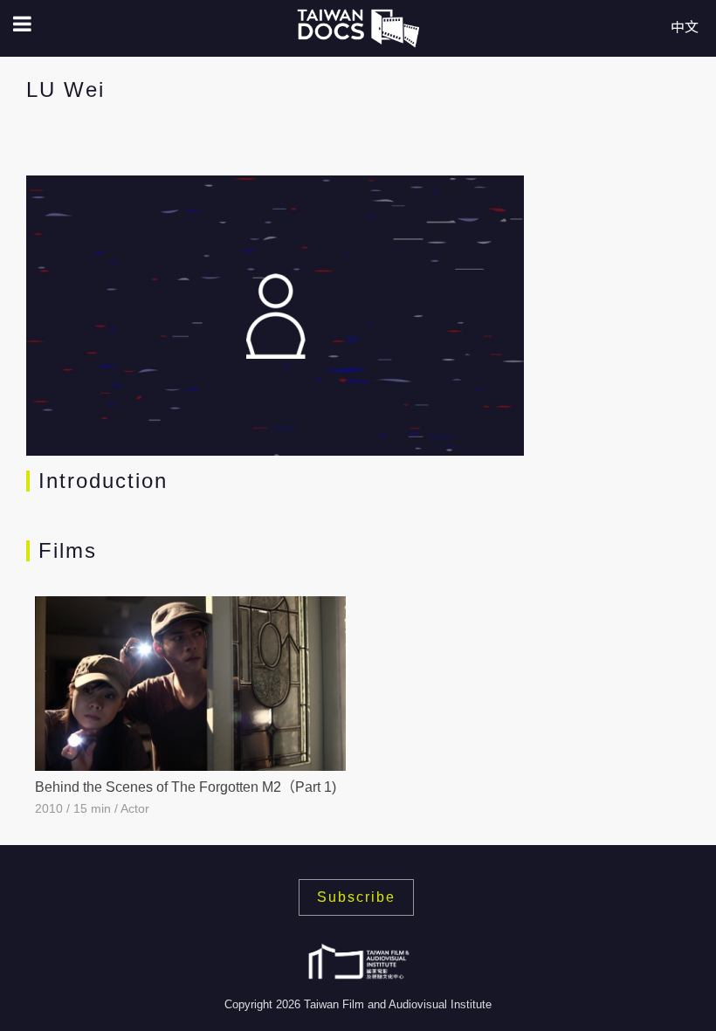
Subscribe (356, 897)
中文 (685, 27)
